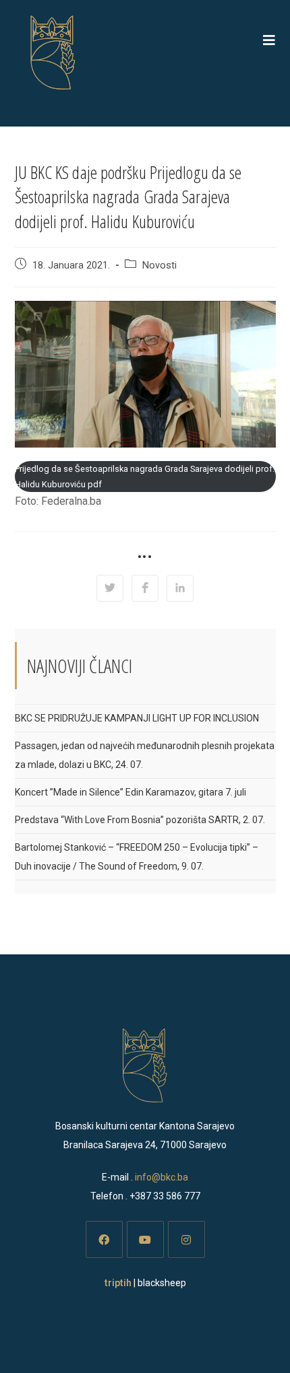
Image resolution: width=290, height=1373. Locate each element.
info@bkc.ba (161, 1177)
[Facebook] (104, 1239)
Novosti (159, 265)
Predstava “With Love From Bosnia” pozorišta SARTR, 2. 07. (140, 819)
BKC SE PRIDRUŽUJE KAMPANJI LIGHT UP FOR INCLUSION (137, 718)
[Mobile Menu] (269, 40)
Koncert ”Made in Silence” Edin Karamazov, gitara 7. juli (130, 792)
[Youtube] (145, 1239)
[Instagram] (186, 1239)
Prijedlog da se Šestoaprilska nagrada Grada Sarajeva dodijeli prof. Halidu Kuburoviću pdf (144, 476)
